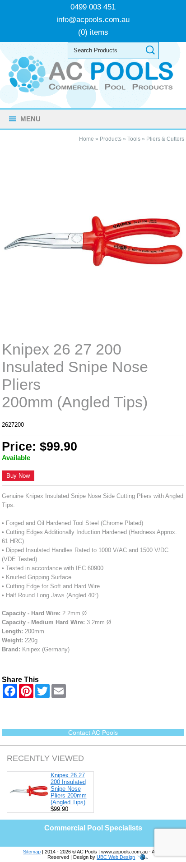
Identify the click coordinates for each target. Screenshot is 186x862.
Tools (133, 139)
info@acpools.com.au (93, 19)
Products (110, 139)
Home (86, 139)
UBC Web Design (116, 857)
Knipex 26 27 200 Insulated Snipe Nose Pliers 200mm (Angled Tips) (69, 789)
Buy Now (18, 475)
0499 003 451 (93, 7)
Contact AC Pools (93, 732)
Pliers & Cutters (165, 139)
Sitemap (32, 851)
